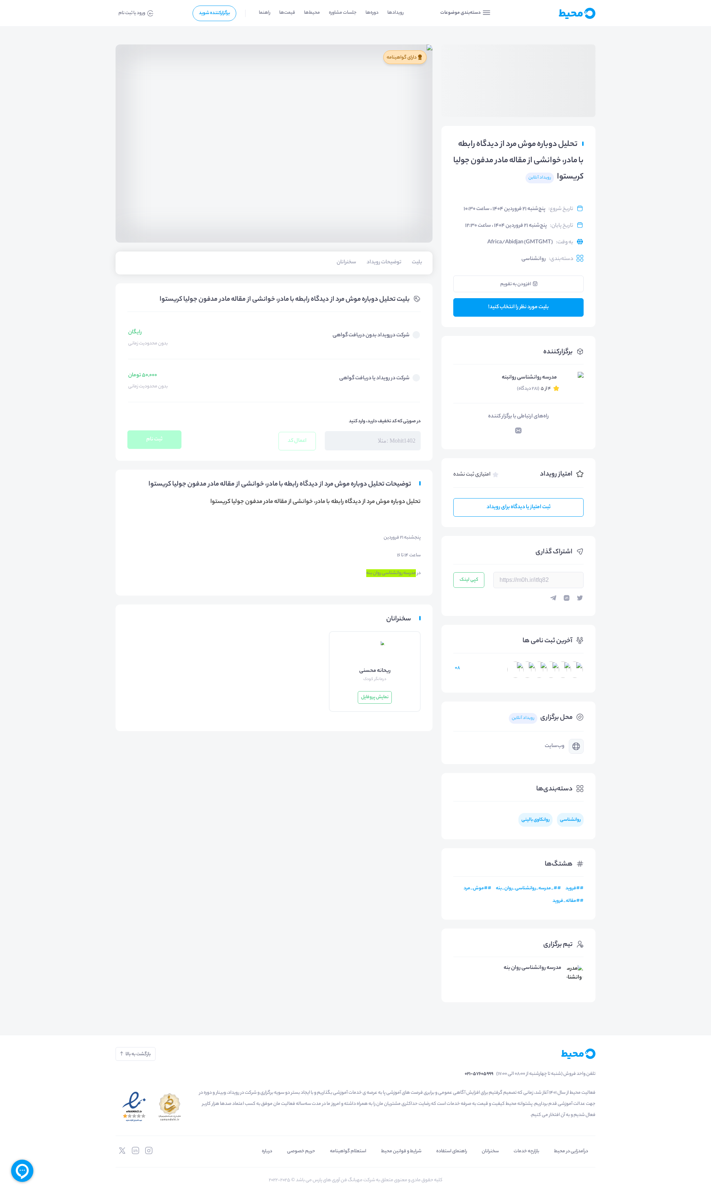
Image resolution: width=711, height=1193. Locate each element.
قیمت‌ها (287, 13)
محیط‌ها (312, 13)
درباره (267, 1151)
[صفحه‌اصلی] (559, 13)
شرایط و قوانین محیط (401, 1151)
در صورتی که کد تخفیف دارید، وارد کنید (385, 421)
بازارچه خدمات (526, 1151)
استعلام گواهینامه (348, 1151)
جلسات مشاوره (343, 13)
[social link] (149, 1151)
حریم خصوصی (301, 1151)
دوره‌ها (371, 13)
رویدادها (395, 13)
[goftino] (22, 1171)
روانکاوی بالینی (535, 820)
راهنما (264, 13)
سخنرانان (490, 1151)
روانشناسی (533, 259)
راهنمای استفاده (451, 1151)
